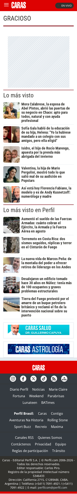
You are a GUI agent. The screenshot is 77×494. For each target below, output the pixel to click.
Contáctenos (21, 444)
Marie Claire (58, 389)
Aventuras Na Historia (26, 420)
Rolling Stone (57, 420)
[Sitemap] (64, 379)
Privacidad (43, 444)
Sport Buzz (22, 426)
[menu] (6, 5)
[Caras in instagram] (13, 379)
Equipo (60, 444)
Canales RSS (24, 437)
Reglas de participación (30, 450)
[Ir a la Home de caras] (18, 7)
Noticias (38, 389)
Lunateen (30, 402)
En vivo (66, 5)
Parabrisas (56, 396)
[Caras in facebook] (23, 379)
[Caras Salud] (38, 334)
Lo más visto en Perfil (29, 210)
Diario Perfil (19, 389)
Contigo (57, 413)
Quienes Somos (50, 437)
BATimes (48, 402)
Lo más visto (18, 95)
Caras (42, 413)
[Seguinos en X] (33, 379)
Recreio (41, 426)
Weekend (36, 396)
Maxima (57, 426)
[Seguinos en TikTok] (44, 379)
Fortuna (19, 396)
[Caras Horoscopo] (38, 353)
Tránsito (58, 450)
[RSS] (54, 379)
